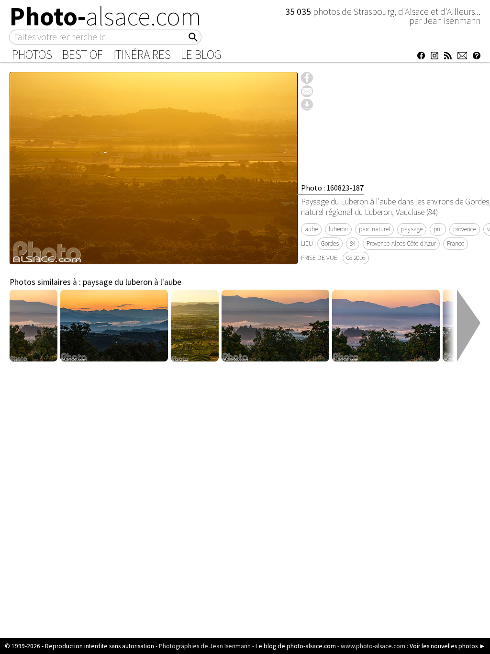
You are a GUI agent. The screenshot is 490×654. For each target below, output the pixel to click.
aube (311, 229)
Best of (82, 54)
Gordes (330, 243)
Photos (32, 54)
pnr (438, 229)
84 (353, 243)
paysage (412, 229)
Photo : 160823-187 (332, 187)
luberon (338, 229)
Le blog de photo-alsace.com (296, 646)
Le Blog (201, 54)
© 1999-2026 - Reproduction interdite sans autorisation (79, 646)
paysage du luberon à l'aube (132, 282)
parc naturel (374, 229)
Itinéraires (142, 54)
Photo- (105, 16)
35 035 (299, 11)
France (455, 243)
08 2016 (355, 258)
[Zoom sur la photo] (153, 259)
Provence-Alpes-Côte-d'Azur (401, 243)
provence (464, 229)
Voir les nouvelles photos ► (448, 646)
